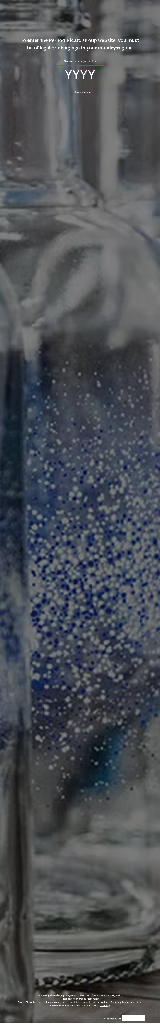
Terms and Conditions (91, 995)
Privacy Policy (115, 995)
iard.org (105, 1005)
